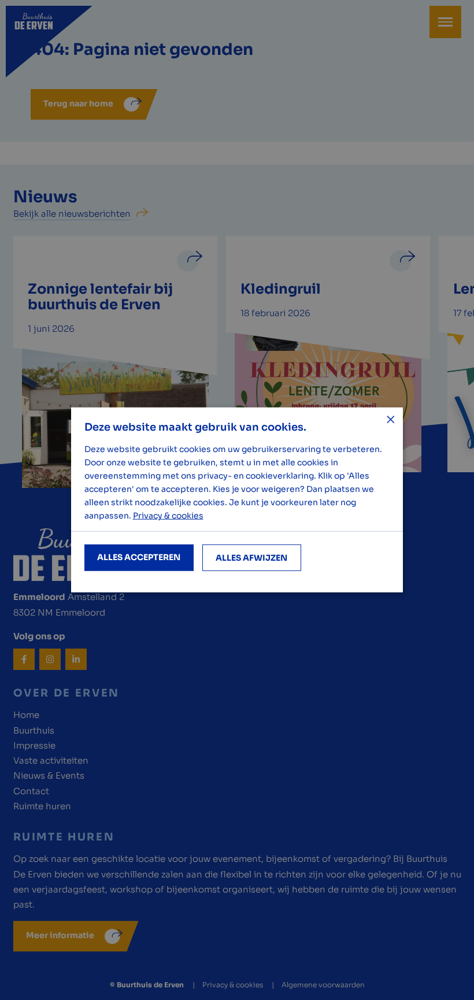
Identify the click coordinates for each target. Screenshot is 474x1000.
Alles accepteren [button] (138, 557)
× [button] (390, 420)
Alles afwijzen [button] (251, 558)
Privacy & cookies (168, 515)
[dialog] (237, 500)
